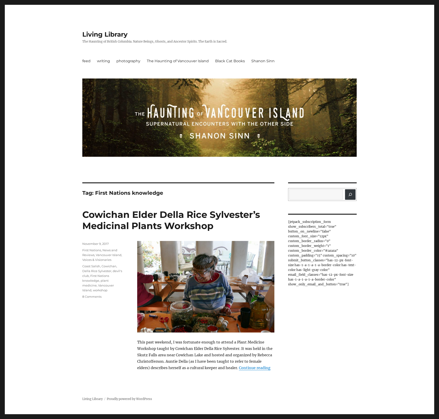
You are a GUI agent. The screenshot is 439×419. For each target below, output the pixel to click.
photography (128, 61)
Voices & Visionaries (96, 260)
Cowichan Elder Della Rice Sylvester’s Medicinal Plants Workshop (171, 220)
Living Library (105, 34)
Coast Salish (91, 266)
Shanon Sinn (263, 61)
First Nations (91, 250)
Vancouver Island (108, 255)
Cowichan (109, 266)
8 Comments (92, 296)
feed (86, 61)
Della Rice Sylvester (96, 271)
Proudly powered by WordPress (129, 399)
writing (103, 61)
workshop (100, 290)
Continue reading (254, 367)
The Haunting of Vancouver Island (178, 61)
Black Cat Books (230, 61)
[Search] (350, 194)
